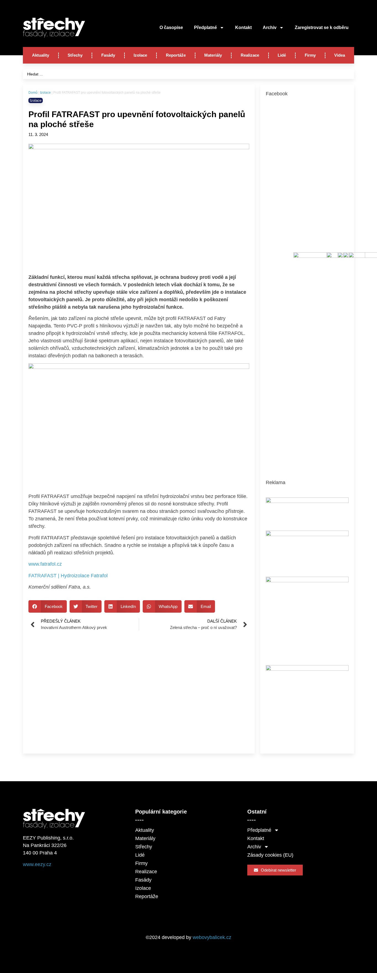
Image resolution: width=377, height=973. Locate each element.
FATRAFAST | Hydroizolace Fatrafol (68, 575)
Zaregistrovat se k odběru (322, 27)
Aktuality (40, 55)
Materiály (213, 55)
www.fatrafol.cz (45, 564)
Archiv (270, 27)
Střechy (75, 55)
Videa (339, 55)
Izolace (140, 55)
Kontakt (243, 27)
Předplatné (205, 27)
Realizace (250, 55)
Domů (33, 93)
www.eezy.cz (37, 864)
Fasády (108, 55)
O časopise (171, 27)
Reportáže (176, 55)
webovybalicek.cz (212, 937)
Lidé (282, 55)
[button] (47, 606)
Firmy (310, 55)
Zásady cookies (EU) (270, 855)
